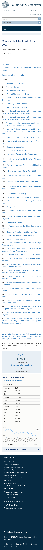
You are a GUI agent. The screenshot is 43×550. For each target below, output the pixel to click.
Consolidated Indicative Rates (12, 380)
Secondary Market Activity (16, 193)
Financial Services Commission (14, 467)
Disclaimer (9, 458)
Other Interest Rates (14, 222)
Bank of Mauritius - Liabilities (18, 94)
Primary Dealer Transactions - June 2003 (23, 181)
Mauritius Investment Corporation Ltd (15, 472)
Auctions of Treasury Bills (17, 150)
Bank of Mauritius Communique (14, 75)
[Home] (21, 4)
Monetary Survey (12, 87)
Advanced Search (35, 14)
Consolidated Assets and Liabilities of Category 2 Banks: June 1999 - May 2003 (21, 307)
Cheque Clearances (14, 207)
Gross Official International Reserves (20, 235)
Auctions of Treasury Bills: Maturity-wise (23, 154)
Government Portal (10, 483)
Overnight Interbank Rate (21, 365)
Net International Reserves (17, 239)
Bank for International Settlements (14, 486)
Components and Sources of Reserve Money (24, 137)
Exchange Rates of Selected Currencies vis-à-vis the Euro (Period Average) (21, 271)
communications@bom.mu (14, 501)
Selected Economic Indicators (17, 83)
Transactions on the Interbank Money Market (23, 197)
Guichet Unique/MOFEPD (12, 464)
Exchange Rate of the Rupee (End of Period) (23, 254)
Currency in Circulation (15, 147)
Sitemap (9, 544)
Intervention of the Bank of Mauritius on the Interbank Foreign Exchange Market (21, 249)
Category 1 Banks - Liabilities (17, 107)
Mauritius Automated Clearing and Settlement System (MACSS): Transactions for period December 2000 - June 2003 (21, 320)
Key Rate (21, 354)
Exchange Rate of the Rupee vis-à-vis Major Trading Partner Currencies (21, 265)
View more (36, 425)
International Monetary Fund (13, 478)
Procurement (9, 10)
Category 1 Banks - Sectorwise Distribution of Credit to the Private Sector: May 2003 (21, 124)
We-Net (18, 546)
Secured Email (21, 544)
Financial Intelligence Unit (12, 470)
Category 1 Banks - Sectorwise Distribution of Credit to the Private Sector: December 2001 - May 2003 (21, 131)
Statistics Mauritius (10, 475)
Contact (32, 10)
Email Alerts (8, 532)
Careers (22, 10)
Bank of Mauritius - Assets (17, 90)
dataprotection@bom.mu (14, 508)
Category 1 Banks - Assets (17, 103)
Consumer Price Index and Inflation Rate (22, 232)
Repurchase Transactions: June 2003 (22, 171)
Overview (5, 64)
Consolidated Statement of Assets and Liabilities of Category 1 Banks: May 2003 (21, 112)
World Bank (7, 480)
